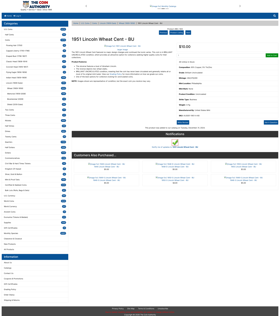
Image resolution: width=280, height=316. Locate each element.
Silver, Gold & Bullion (34, 174)
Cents (94, 23)
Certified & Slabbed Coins (34, 185)
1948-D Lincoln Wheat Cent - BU (175, 167)
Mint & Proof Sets (34, 179)
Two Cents (34, 110)
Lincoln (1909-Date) (108, 23)
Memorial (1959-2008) (34, 94)
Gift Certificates (34, 228)
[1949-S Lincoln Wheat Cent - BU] (106, 177)
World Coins (34, 201)
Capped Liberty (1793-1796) (34, 51)
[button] (86, 6)
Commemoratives (34, 158)
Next (188, 32)
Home (9, 16)
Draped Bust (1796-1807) (34, 56)
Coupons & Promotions (13, 279)
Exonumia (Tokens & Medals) (34, 217)
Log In (18, 16)
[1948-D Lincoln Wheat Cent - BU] (175, 164)
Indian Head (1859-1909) (34, 77)
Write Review (183, 122)
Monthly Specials (34, 233)
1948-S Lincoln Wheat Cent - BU (243, 180)
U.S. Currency (34, 196)
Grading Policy (10, 289)
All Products (9, 249)
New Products (10, 244)
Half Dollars (34, 147)
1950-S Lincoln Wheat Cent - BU (175, 180)
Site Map (131, 308)
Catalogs (7, 268)
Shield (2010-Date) (34, 104)
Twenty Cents (34, 137)
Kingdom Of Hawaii (34, 169)
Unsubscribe (163, 308)
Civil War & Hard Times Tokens (34, 163)
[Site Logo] (36, 4)
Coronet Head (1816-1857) (34, 67)
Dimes (34, 131)
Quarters (34, 142)
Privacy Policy (118, 308)
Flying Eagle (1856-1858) (34, 72)
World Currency (34, 206)
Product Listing (176, 32)
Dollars (34, 153)
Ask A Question (271, 122)
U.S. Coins (85, 23)
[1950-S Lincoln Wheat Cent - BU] (175, 177)
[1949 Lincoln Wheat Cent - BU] (106, 164)
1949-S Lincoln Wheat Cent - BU (106, 180)
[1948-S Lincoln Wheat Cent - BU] (243, 177)
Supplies (34, 222)
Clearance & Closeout (13, 239)
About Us (8, 262)
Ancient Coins (34, 212)
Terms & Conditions (146, 308)
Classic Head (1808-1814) (34, 61)
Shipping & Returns (12, 300)
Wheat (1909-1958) (127, 23)
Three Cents (34, 115)
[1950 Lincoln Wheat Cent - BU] (243, 164)
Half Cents (34, 35)
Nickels (34, 120)
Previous (163, 32)
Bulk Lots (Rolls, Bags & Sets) (34, 190)
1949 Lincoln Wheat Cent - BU (106, 167)
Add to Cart (272, 55)
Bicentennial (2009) (34, 99)
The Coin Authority (148, 315)
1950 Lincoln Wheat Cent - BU (243, 167)
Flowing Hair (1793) (34, 45)
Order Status (9, 295)
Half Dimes (34, 126)
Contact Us (8, 273)
